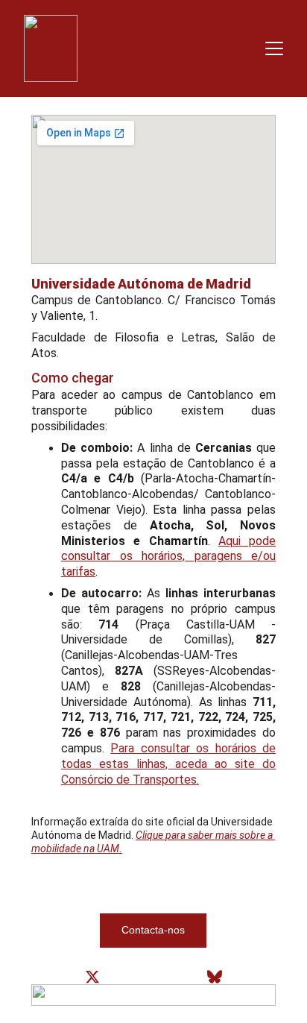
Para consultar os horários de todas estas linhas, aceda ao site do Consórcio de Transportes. (168, 764)
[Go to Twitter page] (92, 976)
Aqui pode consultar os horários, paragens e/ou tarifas (168, 556)
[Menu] (274, 48)
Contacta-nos (153, 930)
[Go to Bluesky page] (214, 976)
